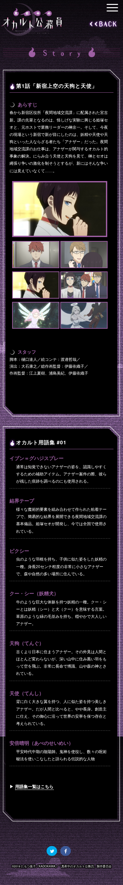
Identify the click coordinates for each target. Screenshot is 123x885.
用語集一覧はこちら (34, 786)
